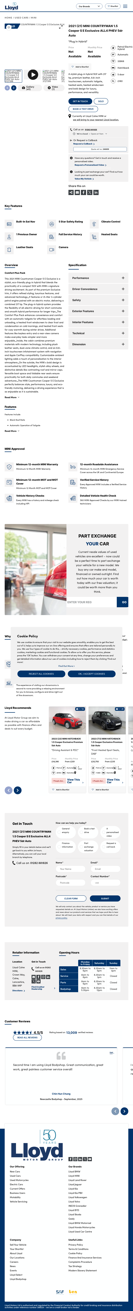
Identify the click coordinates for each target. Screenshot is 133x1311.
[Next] (124, 1111)
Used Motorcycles (19, 1180)
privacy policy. (61, 918)
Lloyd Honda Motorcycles (81, 1227)
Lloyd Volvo (74, 1201)
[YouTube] (90, 1160)
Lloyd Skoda (74, 1214)
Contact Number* (100, 876)
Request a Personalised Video (89, 165)
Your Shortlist (17, 1249)
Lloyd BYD (73, 1210)
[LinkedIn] (80, 1160)
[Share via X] (89, 192)
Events (13, 1270)
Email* (94, 862)
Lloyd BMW (74, 1171)
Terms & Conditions (78, 1249)
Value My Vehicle (83, 179)
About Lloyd (16, 1253)
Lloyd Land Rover (77, 1180)
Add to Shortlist (82, 66)
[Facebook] (70, 1160)
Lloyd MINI (74, 1176)
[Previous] (115, 1111)
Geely (71, 1219)
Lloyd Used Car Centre (80, 1231)
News (13, 1266)
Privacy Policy (75, 1245)
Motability (15, 1197)
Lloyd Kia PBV (75, 1193)
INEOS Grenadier (77, 1206)
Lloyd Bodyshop (18, 1279)
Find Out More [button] (66, 665)
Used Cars (22, 17)
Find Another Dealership (38, 988)
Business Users (17, 1193)
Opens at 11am (90, 133)
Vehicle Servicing (18, 1201)
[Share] (71, 192)
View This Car (73, 780)
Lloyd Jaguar (75, 1184)
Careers (14, 1262)
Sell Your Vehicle (18, 1245)
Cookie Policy (75, 1253)
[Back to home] (11, 6)
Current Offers (17, 1188)
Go (124, 602)
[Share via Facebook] (83, 192)
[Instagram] (75, 1160)
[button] (41, 673)
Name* (59, 862)
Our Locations (17, 1257)
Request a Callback (82, 144)
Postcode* (61, 876)
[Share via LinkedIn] (96, 192)
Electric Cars (16, 1184)
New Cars (15, 1171)
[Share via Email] (77, 192)
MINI (34, 17)
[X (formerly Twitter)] (85, 1160)
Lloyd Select (16, 1275)
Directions (17, 990)
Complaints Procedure (80, 1262)
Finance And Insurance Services (85, 1257)
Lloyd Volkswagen (77, 1197)
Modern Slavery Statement (82, 1270)
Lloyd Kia (73, 1188)
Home (8, 17)
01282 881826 (91, 129)
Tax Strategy (75, 1266)
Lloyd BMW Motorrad (79, 1223)
